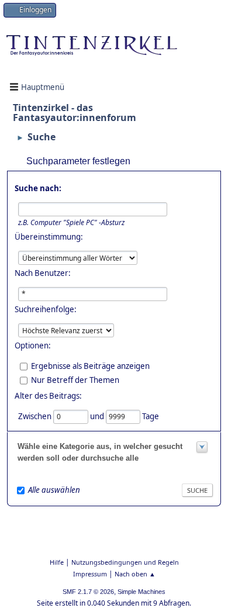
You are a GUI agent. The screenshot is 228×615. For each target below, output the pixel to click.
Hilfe (57, 562)
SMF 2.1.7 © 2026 (88, 591)
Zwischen (35, 415)
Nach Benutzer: (43, 273)
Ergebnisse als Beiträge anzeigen (90, 365)
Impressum (90, 573)
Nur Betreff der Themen (75, 379)
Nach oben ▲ (135, 573)
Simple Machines (141, 591)
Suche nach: (38, 188)
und (98, 415)
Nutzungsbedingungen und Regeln (125, 562)
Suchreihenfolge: (46, 309)
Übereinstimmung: (49, 237)
